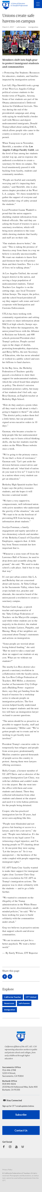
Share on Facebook (4, 976)
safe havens (21, 27)
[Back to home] (15, 5)
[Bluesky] (22, 1146)
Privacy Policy (7, 1170)
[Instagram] (10, 1146)
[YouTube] (16, 1146)
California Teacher (12, 997)
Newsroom (9, 1003)
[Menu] (38, 4)
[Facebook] (3, 1146)
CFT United (31, 997)
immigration (33, 27)
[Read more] (21, 43)
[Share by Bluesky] (10, 976)
